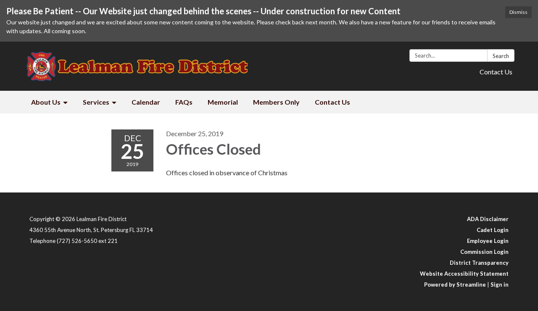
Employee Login (488, 240)
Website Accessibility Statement (464, 273)
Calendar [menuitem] (146, 102)
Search (501, 56)
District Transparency (479, 262)
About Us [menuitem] (46, 102)
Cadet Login (493, 230)
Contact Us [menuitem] (332, 102)
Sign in (500, 284)
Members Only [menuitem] (276, 102)
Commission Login (484, 251)
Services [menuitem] (96, 102)
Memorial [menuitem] (223, 102)
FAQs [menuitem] (184, 102)
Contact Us (496, 72)
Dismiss (518, 12)
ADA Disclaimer (488, 219)
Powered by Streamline (455, 284)
